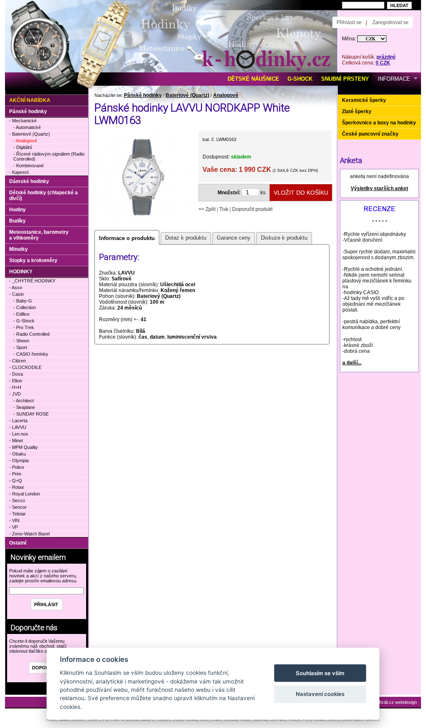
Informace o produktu (127, 238)
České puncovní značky (370, 134)
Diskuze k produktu (284, 238)
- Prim (15, 473)
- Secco (17, 500)
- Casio (16, 294)
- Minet (16, 440)
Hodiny (17, 210)
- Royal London (24, 493)
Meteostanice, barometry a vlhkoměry (39, 235)
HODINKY (20, 272)
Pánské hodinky (143, 95)
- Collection (24, 307)
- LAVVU (17, 427)
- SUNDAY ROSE (31, 413)
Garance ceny (233, 238)
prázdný (386, 57)
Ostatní (17, 543)
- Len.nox (18, 433)
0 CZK (383, 63)
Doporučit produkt (252, 209)
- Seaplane (24, 407)
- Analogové (25, 140)
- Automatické (27, 127)
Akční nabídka (29, 100)
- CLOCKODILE (25, 367)
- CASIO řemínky (30, 354)
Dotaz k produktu (185, 238)
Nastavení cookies (320, 694)
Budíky (17, 221)
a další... (352, 363)
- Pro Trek (23, 327)
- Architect (23, 400)
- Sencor (18, 507)
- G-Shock (24, 320)
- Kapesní (19, 172)
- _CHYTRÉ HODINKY (32, 280)
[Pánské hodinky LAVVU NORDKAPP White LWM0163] (143, 222)
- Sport (20, 347)
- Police (16, 467)
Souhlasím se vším (320, 673)
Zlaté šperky (357, 111)
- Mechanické (23, 120)
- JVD (15, 393)
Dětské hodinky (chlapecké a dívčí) (43, 195)
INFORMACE (394, 79)
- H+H (15, 387)
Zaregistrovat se (390, 22)
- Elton (15, 380)
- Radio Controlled (31, 334)
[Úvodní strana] (99, 13)
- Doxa (16, 373)
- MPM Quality (23, 447)
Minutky (18, 249)
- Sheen (21, 340)
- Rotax (16, 487)
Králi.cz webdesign (398, 702)
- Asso (15, 287)
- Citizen (17, 360)
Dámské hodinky (29, 181)
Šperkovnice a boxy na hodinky (379, 123)
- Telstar (17, 513)
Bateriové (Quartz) (187, 95)
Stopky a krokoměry (33, 260)
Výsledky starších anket (379, 188)
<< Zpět (206, 209)
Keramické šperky (364, 100)
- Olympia (19, 460)
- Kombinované (28, 165)
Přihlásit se (349, 22)
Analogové (225, 95)
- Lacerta (18, 420)
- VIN (14, 520)
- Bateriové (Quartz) (29, 133)
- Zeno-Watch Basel (29, 533)
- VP (13, 527)
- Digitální (22, 147)
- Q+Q (15, 480)
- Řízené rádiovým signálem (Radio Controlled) (48, 156)
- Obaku (17, 453)
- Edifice (21, 314)
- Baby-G (22, 300)
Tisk (223, 209)
